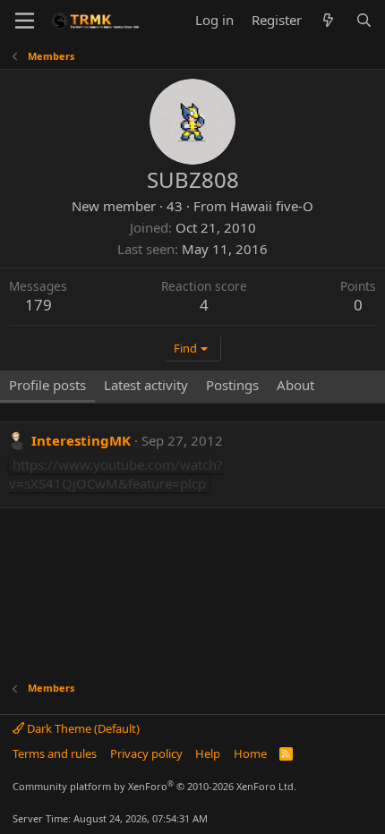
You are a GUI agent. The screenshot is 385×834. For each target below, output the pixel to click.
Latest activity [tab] (146, 385)
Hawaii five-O (271, 206)
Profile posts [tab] (47, 385)
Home (250, 753)
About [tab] (295, 385)
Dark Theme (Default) (82, 728)
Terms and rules (55, 753)
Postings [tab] (232, 385)
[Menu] (25, 20)
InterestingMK (81, 440)
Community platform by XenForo (154, 786)
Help (207, 753)
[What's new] (328, 20)
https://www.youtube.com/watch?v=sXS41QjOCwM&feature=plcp (116, 473)
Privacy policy (146, 753)
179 (38, 304)
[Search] (363, 20)
